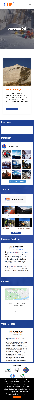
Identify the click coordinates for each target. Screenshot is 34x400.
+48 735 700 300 (18, 305)
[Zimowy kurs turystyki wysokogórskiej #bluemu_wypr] (26, 154)
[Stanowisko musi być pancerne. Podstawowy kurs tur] (6, 154)
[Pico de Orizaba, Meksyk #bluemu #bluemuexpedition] (16, 164)
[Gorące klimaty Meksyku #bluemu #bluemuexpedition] (26, 164)
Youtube (5, 189)
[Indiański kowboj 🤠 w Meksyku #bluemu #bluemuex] (6, 174)
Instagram (6, 138)
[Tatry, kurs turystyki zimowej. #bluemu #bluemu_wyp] (6, 164)
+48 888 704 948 (20, 309)
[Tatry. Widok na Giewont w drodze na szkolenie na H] (16, 154)
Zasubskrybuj (16, 232)
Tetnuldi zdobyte (14, 89)
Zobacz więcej (12, 109)
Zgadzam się (17, 397)
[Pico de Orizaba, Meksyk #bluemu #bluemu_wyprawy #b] (16, 174)
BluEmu (21, 311)
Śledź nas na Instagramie (18, 181)
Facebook (6, 122)
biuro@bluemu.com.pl (19, 303)
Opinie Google (8, 324)
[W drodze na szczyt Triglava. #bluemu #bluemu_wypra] (26, 174)
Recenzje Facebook (10, 239)
